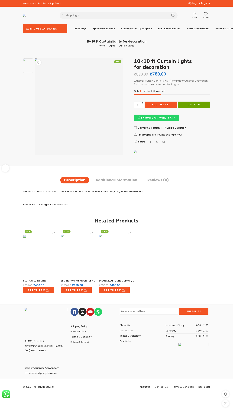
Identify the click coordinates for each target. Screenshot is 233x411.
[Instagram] (82, 312)
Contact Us (126, 330)
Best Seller (125, 341)
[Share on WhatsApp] (157, 141)
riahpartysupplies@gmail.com (42, 368)
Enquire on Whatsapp (158, 117)
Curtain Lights (126, 45)
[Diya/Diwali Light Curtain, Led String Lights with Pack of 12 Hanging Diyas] (116, 252)
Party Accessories (169, 28)
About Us (125, 325)
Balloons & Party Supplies (136, 28)
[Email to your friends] (163, 141)
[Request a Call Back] (225, 394)
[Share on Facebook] (150, 141)
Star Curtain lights (34, 280)
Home (102, 45)
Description (74, 180)
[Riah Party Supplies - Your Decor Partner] (35, 15)
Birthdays (80, 28)
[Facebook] (74, 312)
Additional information (116, 180)
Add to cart (161, 104)
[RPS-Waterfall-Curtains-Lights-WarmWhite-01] (28, 65)
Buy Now (194, 104)
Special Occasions (104, 28)
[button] (156, 117)
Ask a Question (176, 127)
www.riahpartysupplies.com (41, 373)
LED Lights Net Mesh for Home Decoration (78, 280)
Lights (112, 45)
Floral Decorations (198, 28)
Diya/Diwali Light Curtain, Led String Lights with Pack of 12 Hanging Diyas (116, 280)
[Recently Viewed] (225, 403)
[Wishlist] (38, 62)
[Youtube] (90, 312)
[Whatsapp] (98, 312)
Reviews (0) (158, 180)
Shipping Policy (79, 326)
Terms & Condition (81, 336)
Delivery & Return (148, 127)
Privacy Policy (78, 331)
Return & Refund (80, 342)
